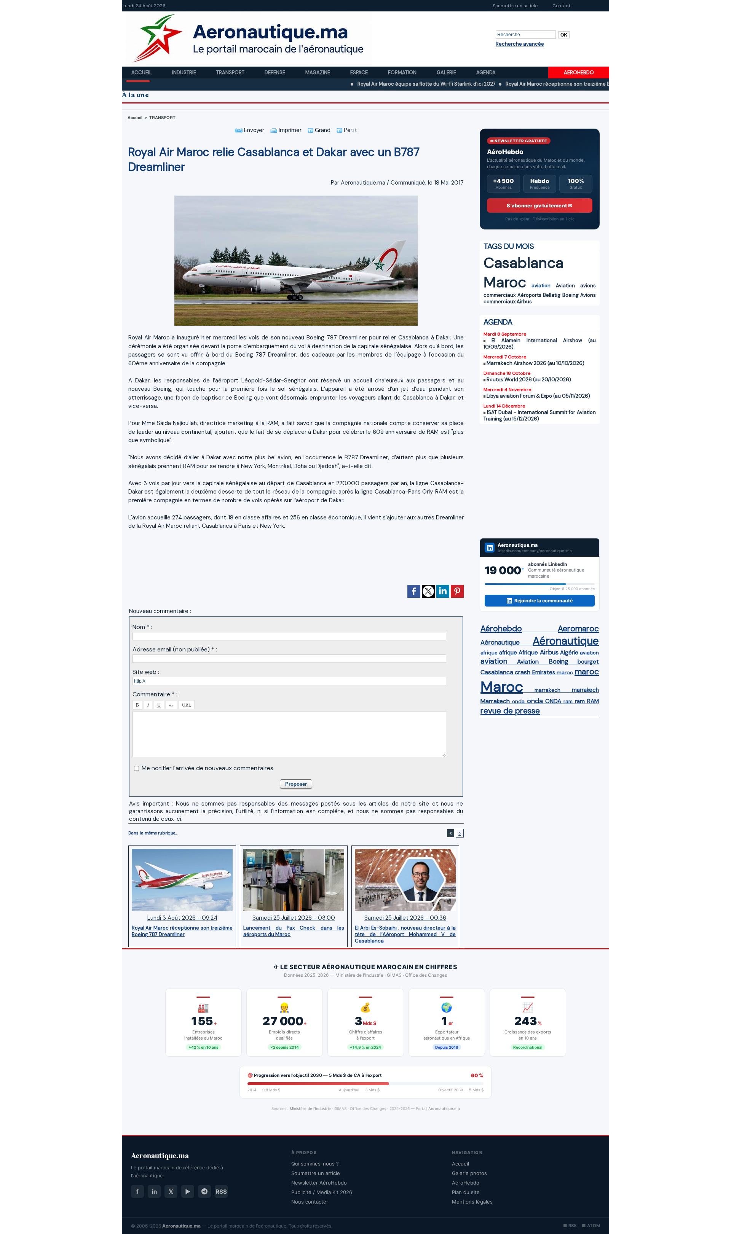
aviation (541, 285)
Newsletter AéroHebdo (319, 1183)
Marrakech (495, 701)
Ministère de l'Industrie (310, 1108)
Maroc (505, 282)
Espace (359, 72)
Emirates (543, 672)
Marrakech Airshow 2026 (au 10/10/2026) (535, 363)
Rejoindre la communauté (543, 600)
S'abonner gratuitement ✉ (539, 205)
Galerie (447, 72)
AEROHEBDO (579, 72)
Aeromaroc (578, 628)
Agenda (486, 72)
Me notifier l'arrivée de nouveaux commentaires (207, 768)
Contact (561, 6)
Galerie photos (469, 1173)
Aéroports (529, 295)
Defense (275, 72)
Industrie (184, 72)
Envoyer (253, 130)
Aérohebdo (501, 628)
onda (518, 701)
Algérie (569, 652)
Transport (231, 72)
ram (568, 701)
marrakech (547, 690)
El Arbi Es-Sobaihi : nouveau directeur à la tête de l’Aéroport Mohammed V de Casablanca (405, 934)
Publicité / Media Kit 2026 (321, 1192)
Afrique (528, 652)
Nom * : (142, 627)
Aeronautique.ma (444, 1108)
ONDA (553, 701)
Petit (349, 130)
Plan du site (466, 1192)
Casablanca (523, 262)
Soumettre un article (515, 6)
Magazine (318, 72)
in (154, 1191)
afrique (489, 653)
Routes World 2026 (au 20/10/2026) (529, 379)
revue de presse (510, 710)
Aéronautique (500, 642)
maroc (565, 672)
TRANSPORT (162, 117)
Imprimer (289, 130)
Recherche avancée (520, 44)
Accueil (142, 72)
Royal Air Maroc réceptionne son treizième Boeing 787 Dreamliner (542, 84)
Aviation (565, 285)
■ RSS (569, 1225)
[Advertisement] (296, 560)
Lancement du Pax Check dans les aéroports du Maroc (293, 931)
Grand (321, 130)
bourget (588, 662)
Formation (403, 72)
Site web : (145, 672)
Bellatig (551, 295)
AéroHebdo (465, 1183)
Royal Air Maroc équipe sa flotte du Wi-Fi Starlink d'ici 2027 (386, 84)
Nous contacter (309, 1202)
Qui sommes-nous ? (315, 1164)
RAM (593, 701)
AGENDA (498, 322)
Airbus (524, 301)
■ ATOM (591, 1225)
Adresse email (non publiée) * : (174, 649)
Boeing (570, 295)
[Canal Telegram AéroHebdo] (204, 1191)
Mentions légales (472, 1202)
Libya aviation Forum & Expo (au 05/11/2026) (538, 396)
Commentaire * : (154, 694)
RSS (221, 1191)
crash (522, 672)
